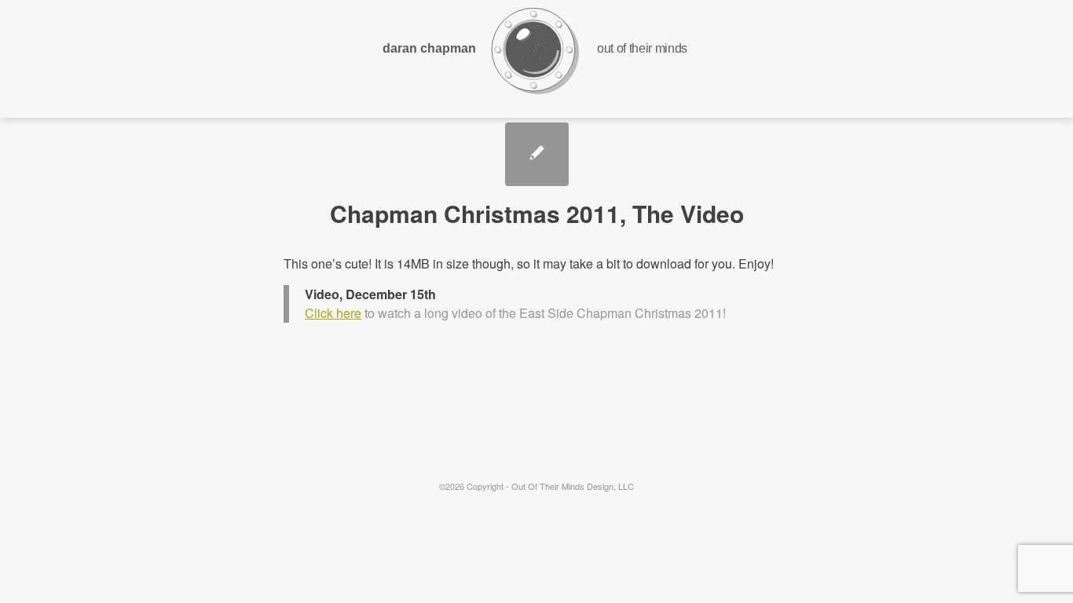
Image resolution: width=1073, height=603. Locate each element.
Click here (333, 313)
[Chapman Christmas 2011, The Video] (537, 154)
